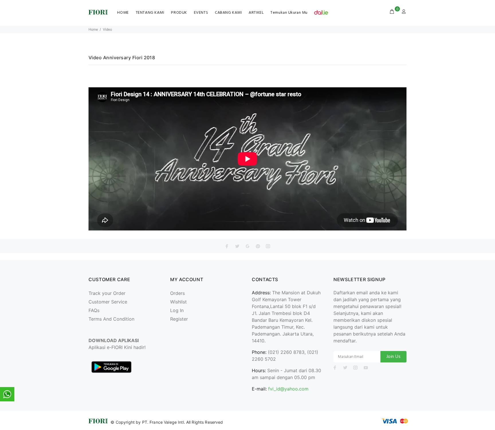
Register (179, 319)
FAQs (94, 310)
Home (93, 29)
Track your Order (107, 293)
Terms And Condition (111, 319)
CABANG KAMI (228, 12)
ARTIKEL (256, 12)
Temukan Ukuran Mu (289, 12)
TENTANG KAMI (150, 12)
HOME (123, 12)
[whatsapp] (7, 394)
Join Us (393, 356)
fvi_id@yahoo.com (288, 389)
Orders (177, 293)
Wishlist (178, 302)
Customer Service (108, 302)
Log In (177, 310)
